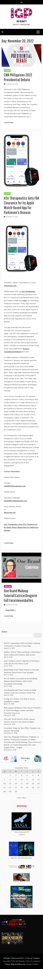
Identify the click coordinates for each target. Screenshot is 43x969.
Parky (24, 300)
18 (27, 783)
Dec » (24, 798)
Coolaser (35, 961)
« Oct (19, 798)
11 (27, 779)
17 (21, 783)
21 (4, 787)
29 (10, 791)
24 (21, 787)
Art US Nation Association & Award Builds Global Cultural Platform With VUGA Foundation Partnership (20, 681)
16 (16, 783)
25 (27, 787)
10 (21, 779)
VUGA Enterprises (20, 832)
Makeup (8, 586)
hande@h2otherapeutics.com (15, 501)
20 (38, 783)
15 (10, 783)
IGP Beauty (22, 21)
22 (10, 787)
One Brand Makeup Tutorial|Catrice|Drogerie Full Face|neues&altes (20, 595)
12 (33, 779)
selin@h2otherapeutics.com (15, 486)
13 (38, 779)
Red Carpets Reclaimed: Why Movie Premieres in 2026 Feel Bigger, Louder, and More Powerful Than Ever (22, 710)
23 (16, 787)
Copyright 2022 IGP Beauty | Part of (17, 961)
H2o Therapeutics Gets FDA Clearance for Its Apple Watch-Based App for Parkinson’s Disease (21, 527)
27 (38, 787)
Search (4, 632)
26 (33, 787)
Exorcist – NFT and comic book (21, 858)
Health (7, 70)
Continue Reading (8, 122)
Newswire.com (10, 285)
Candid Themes (32, 964)
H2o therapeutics (28, 291)
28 (4, 791)
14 (4, 783)
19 (33, 783)
